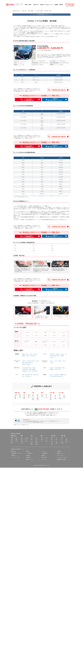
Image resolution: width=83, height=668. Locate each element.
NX (52, 248)
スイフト (59, 360)
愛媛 (55, 398)
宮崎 (64, 397)
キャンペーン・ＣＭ (15, 457)
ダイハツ (54, 335)
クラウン (63, 367)
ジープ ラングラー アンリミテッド (56, 376)
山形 (20, 397)
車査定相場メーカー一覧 (16, 453)
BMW (36, 341)
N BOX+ (23, 355)
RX (34, 250)
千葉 (26, 439)
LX (33, 248)
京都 (46, 394)
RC (15, 250)
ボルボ (45, 344)
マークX (55, 369)
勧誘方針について (60, 453)
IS (33, 245)
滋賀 (42, 439)
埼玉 (22, 439)
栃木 (29, 397)
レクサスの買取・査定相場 (39, 10)
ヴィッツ (51, 360)
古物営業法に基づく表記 (61, 459)
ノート (55, 360)
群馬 (24, 397)
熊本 (66, 439)
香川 (51, 398)
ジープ (63, 344)
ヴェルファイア (25, 369)
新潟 (33, 394)
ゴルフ (51, 374)
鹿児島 (60, 398)
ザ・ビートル (28, 376)
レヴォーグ (24, 360)
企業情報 (43, 455)
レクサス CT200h (32, 369)
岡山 (52, 439)
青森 (20, 394)
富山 (32, 439)
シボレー (54, 344)
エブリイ (28, 355)
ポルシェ (63, 341)
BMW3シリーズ (63, 374)
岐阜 (33, 399)
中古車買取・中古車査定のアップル (17, 449)
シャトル (37, 360)
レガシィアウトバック (29, 362)
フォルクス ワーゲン (45, 341)
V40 (23, 362)
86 (31, 374)
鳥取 (51, 394)
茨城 (24, 398)
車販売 (27, 451)
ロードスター (27, 374)
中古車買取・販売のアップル (16, 10)
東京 (24, 394)
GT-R (23, 374)
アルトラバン (33, 355)
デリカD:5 (62, 355)
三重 (37, 399)
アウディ (54, 341)
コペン (23, 376)
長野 (37, 394)
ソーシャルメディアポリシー (62, 457)
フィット (64, 360)
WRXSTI (51, 369)
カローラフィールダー (26, 364)
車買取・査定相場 (30, 10)
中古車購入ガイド (30, 453)
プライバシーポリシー (61, 455)
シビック (51, 362)
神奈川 (29, 394)
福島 (15, 398)
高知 (51, 399)
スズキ (36, 335)
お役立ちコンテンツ (29, 459)
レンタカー (44, 451)
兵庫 (46, 397)
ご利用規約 (59, 451)
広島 (56, 439)
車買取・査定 (24, 10)
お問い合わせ (44, 457)
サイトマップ (44, 459)
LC (52, 245)
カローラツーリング (31, 360)
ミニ (27, 344)
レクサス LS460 (57, 367)
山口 (51, 397)
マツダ (63, 332)
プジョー (36, 344)
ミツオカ (63, 335)
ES (15, 245)
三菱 (45, 335)
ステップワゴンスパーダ (54, 355)
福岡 (59, 394)
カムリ (60, 369)
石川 (36, 439)
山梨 (37, 397)
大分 (59, 397)
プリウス (51, 367)
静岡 (33, 398)
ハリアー (34, 367)
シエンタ (51, 357)
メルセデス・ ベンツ (27, 341)
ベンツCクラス (56, 374)
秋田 (15, 397)
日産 (45, 332)
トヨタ (36, 332)
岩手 (11, 439)
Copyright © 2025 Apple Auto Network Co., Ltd (41, 465)
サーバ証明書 (51, 421)
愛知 (37, 398)
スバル (27, 335)
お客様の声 (28, 457)
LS (15, 248)
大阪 (42, 394)
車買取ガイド (14, 455)
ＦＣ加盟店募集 (44, 453)
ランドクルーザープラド (26, 367)
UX (52, 250)
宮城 (16, 439)
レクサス (27, 332)
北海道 (16, 394)
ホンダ (54, 332)
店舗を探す (28, 455)
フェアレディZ (36, 374)
